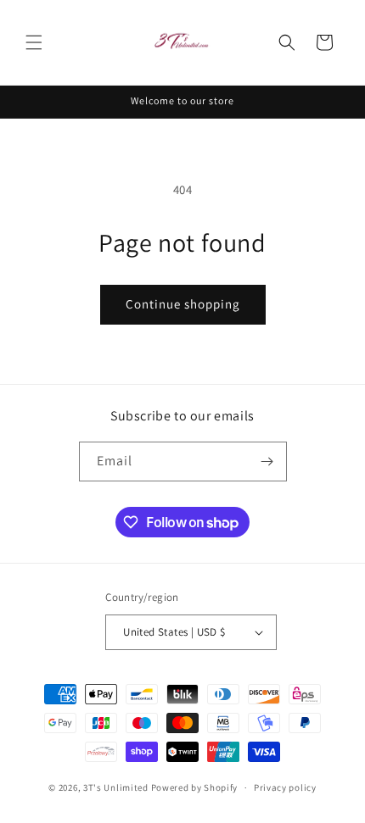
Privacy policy (285, 787)
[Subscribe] (267, 461)
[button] (34, 42)
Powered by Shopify (195, 787)
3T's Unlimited (116, 787)
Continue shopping (183, 304)
